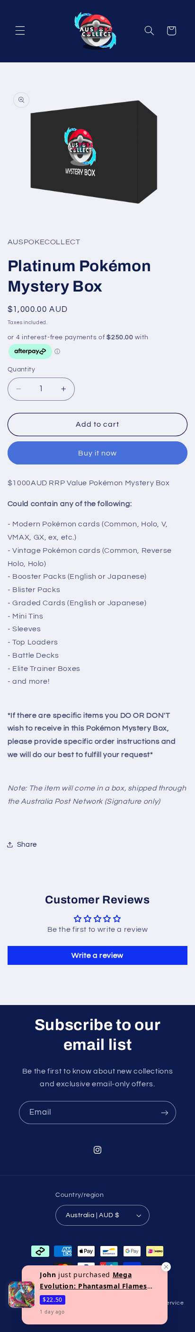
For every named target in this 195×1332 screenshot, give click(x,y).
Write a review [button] (97, 955)
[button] (20, 31)
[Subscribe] (165, 1112)
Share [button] (27, 844)
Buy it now (97, 453)
